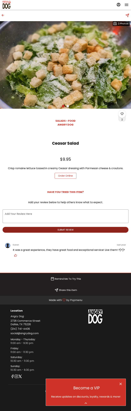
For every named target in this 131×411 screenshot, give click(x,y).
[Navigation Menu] (126, 5)
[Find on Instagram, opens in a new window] (16, 377)
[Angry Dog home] (17, 5)
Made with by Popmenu (42, 300)
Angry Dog (95, 316)
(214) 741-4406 (20, 329)
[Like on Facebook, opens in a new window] (12, 377)
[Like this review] (16, 255)
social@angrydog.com (25, 333)
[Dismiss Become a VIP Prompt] (120, 384)
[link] (65, 176)
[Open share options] (127, 15)
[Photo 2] (67, 106)
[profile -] (118, 5)
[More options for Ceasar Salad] (122, 114)
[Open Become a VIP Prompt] (86, 403)
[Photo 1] (63, 106)
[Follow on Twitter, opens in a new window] (20, 377)
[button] (4, 15)
